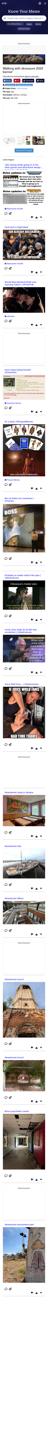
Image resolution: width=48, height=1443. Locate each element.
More (41, 81)
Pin (17, 81)
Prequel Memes (13, 480)
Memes (38, 24)
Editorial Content (24, 29)
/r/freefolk (10, 316)
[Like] (36, 217)
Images (29, 24)
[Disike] (32, 217)
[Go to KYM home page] (4, 3)
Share (8, 81)
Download (29, 81)
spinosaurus (10, 85)
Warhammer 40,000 (15, 209)
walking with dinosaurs (24, 85)
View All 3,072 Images (24, 150)
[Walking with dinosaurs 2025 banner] (24, 59)
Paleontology (22, 88)
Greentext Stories (14, 403)
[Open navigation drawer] (45, 3)
